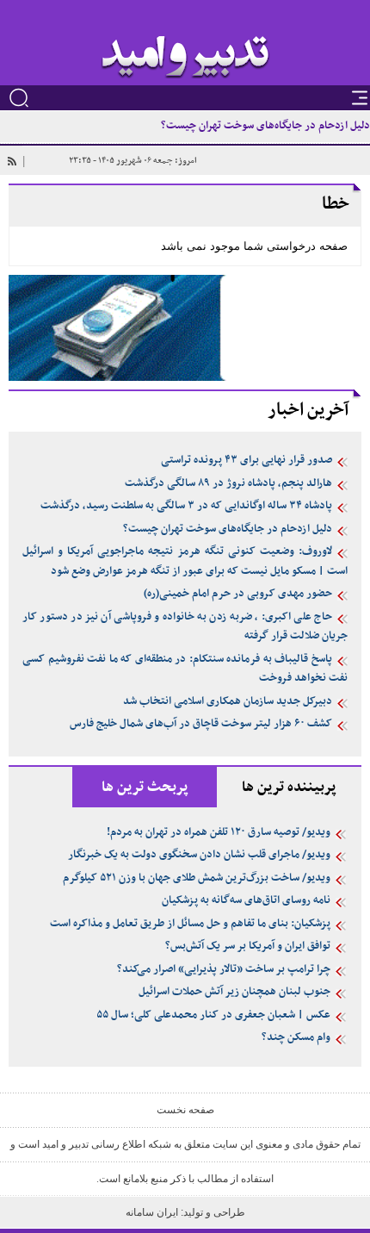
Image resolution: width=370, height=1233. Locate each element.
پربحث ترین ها (145, 787)
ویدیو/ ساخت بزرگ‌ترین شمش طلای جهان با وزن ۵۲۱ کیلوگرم (196, 878)
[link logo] (185, 57)
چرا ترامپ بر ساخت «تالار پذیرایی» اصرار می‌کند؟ (223, 969)
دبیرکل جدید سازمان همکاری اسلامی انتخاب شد (227, 701)
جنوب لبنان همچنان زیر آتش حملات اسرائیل (234, 991)
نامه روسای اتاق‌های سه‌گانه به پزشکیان (246, 900)
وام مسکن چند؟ (296, 1037)
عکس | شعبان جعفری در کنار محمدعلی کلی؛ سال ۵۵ (213, 1015)
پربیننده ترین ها (289, 787)
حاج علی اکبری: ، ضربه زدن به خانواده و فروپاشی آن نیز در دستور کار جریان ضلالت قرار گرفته (185, 626)
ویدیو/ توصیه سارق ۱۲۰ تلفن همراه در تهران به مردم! (218, 832)
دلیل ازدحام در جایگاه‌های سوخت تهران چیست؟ (265, 125)
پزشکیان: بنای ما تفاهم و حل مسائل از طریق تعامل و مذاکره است (190, 923)
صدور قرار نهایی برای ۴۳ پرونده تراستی (246, 460)
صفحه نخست (185, 1110)
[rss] (11, 161)
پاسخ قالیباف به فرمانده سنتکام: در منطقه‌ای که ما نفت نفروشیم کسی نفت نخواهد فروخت (185, 669)
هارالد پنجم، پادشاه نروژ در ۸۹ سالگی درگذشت (228, 483)
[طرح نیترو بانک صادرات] (185, 327)
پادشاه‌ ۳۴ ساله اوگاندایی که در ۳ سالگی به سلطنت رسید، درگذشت (186, 505)
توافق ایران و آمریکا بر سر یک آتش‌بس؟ (247, 946)
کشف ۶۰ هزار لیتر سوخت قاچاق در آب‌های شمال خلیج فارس (201, 723)
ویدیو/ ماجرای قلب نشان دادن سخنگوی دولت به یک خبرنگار (199, 854)
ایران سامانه (153, 1212)
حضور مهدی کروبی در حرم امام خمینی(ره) (238, 593)
